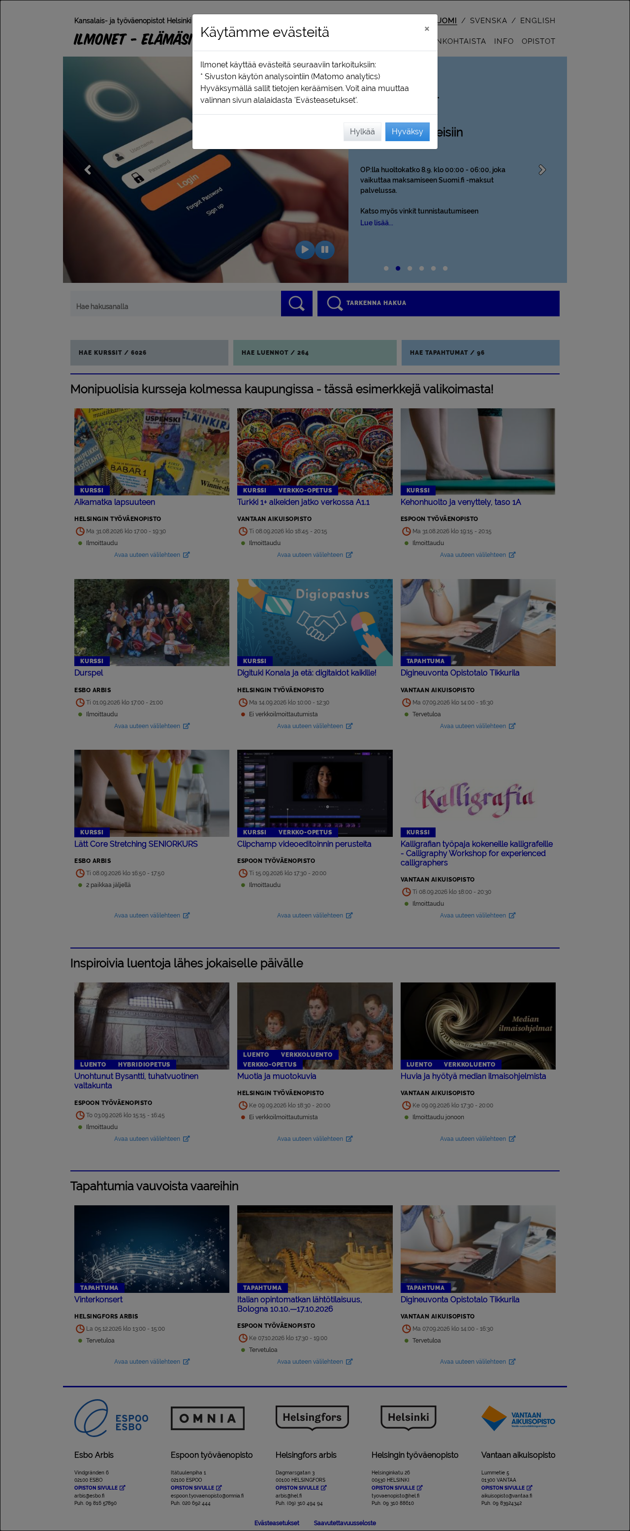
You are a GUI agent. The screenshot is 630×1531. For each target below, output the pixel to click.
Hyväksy (407, 131)
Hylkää (362, 131)
